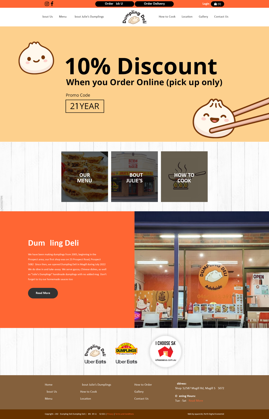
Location (187, 16)
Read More (196, 400)
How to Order (143, 384)
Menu (63, 16)
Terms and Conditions (124, 414)
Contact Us (221, 16)
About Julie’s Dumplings (88, 16)
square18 (198, 414)
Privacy (110, 414)
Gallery (203, 16)
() (219, 3)
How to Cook (167, 16)
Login (206, 3)
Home (48, 384)
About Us (47, 16)
